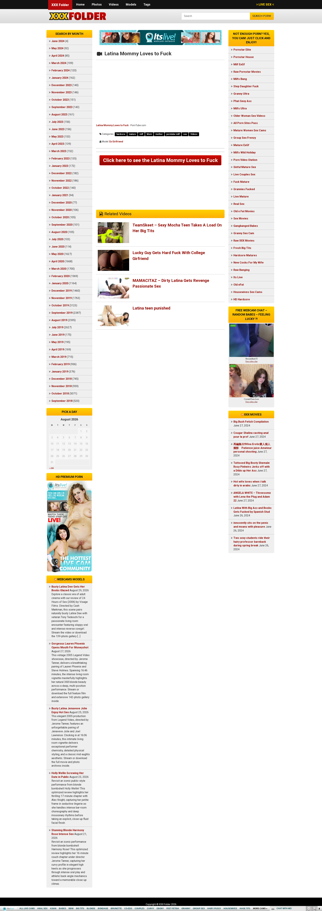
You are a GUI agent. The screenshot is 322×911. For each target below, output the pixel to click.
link (319, 859)
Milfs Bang (240, 79)
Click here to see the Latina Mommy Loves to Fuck (160, 160)
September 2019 (61, 312)
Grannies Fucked (244, 189)
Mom (149, 134)
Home (80, 4)
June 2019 (57, 334)
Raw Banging (241, 270)
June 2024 (57, 41)
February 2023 (60, 158)
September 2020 (61, 224)
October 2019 (60, 305)
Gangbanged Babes (245, 225)
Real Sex (238, 204)
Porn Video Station (245, 159)
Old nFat (238, 284)
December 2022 (61, 173)
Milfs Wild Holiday (244, 152)
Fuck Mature (241, 181)
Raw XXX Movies (243, 240)
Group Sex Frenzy (244, 137)
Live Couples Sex (244, 174)
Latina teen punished (151, 308)
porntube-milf (173, 134)
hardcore (120, 134)
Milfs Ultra (240, 108)
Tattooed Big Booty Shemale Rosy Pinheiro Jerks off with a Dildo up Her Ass (251, 466)
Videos (114, 4)
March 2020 (58, 268)
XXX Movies (253, 414)
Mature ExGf (241, 145)
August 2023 (59, 114)
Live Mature (241, 196)
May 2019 (57, 342)
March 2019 (58, 356)
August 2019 (59, 320)
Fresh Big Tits (242, 248)
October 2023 (60, 99)
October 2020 (60, 217)
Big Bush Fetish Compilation (251, 421)
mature (132, 134)
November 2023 (61, 92)
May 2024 (57, 48)
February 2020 (60, 276)
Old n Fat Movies (244, 211)
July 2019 (57, 327)
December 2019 (61, 290)
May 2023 (57, 136)
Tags (146, 4)
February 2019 (60, 364)
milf (141, 134)
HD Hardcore (241, 299)
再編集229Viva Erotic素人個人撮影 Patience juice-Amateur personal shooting (252, 448)
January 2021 (59, 195)
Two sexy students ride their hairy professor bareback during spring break (251, 541)
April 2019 (57, 349)
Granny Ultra (241, 93)
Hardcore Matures (245, 255)
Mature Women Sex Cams (249, 130)
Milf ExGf (239, 64)
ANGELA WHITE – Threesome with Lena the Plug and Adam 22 (252, 496)
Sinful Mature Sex (244, 167)
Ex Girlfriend (116, 141)
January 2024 (59, 77)
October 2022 (60, 187)
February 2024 (60, 70)
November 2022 (61, 180)
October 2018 (60, 393)
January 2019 (59, 371)
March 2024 (58, 63)
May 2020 (57, 254)
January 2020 (59, 283)
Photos (97, 4)
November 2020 (61, 210)
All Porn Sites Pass (245, 123)
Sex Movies (240, 218)
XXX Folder (60, 5)
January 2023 (59, 165)
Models (131, 4)
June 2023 (57, 129)
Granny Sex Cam (243, 233)
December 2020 (61, 202)
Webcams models (71, 579)
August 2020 (59, 232)
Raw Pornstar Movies (247, 71)
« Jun (51, 468)
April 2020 (57, 261)
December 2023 (61, 85)
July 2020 (57, 239)
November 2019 (61, 298)
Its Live (238, 277)
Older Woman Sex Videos (249, 115)
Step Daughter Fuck (246, 86)
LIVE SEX (265, 4)
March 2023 (58, 151)
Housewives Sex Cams (247, 292)
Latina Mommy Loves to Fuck (112, 125)
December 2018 (61, 378)
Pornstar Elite (242, 49)
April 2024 (57, 55)
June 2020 (57, 246)
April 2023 (57, 143)
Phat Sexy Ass (242, 101)
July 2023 (57, 121)
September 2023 (61, 107)
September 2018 (61, 400)
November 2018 (61, 386)
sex (185, 134)
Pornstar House (243, 57)
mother (159, 134)
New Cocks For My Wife (248, 262)
